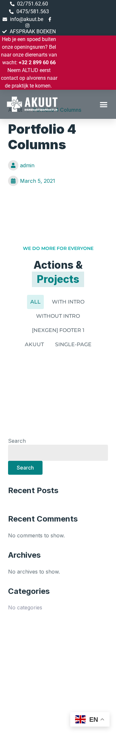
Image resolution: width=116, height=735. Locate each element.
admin (27, 165)
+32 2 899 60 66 (37, 62)
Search (17, 441)
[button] (104, 104)
